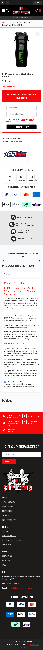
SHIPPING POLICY (9, 536)
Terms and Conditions (12, 540)
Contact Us (7, 556)
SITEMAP (5, 531)
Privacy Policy (8, 545)
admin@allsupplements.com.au (20, 588)
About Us (6, 561)
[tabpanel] (21, 335)
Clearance (7, 511)
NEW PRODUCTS (8, 502)
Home (4, 22)
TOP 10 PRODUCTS (9, 520)
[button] (2, 18)
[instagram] (7, 2)
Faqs (4, 565)
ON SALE (5, 515)
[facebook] (2, 2)
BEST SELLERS (7, 506)
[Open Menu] (3, 10)
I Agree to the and (20, 120)
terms (23, 120)
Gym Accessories (15, 22)
